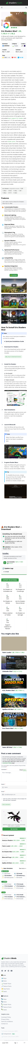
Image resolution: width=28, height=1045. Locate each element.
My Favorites (14, 829)
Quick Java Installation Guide (15, 341)
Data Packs (5, 989)
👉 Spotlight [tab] (13, 275)
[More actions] (24, 1043)
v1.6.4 (7, 572)
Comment (4, 769)
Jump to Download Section (14, 356)
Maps (4, 978)
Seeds (4, 991)
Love (5, 1043)
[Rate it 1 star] (11, 28)
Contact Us (4, 1024)
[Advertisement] (14, 65)
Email (3, 791)
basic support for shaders (15, 118)
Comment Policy (6, 763)
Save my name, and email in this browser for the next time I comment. (14, 799)
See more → (22, 868)
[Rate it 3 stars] (14, 28)
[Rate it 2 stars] (13, 28)
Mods (4, 981)
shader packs (11, 141)
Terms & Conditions (7, 1021)
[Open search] (26, 7)
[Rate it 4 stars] (16, 28)
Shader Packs (6, 983)
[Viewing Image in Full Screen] (25, 13)
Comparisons (7, 1034)
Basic (24, 770)
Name (3, 784)
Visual (21, 770)
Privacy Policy (5, 1019)
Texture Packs (6, 986)
